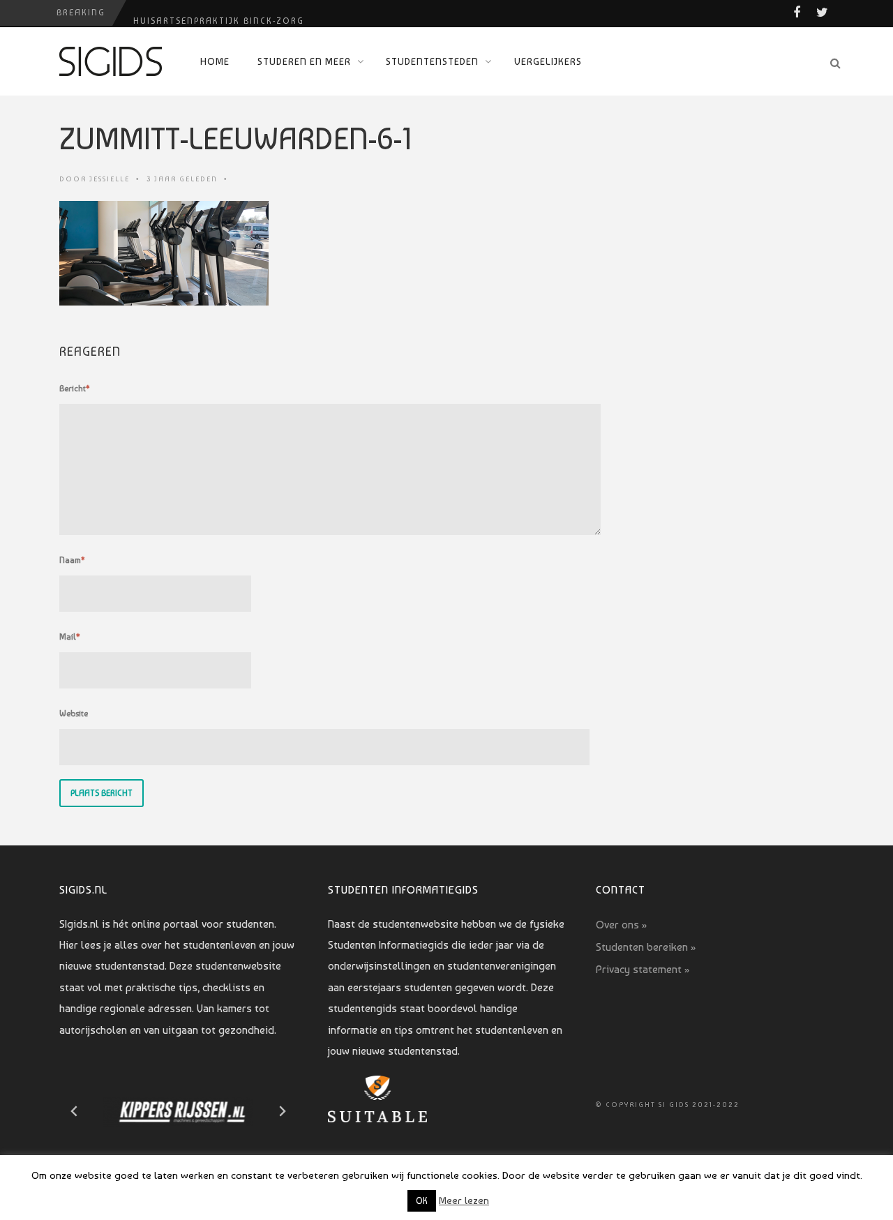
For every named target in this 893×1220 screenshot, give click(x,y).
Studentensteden (432, 61)
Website (73, 713)
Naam (72, 560)
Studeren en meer (304, 61)
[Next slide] (281, 1111)
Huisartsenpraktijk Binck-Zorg (218, 12)
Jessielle (109, 179)
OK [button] (422, 1201)
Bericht (74, 388)
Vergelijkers (548, 61)
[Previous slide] (74, 1111)
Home (215, 61)
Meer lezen (464, 1200)
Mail (69, 637)
